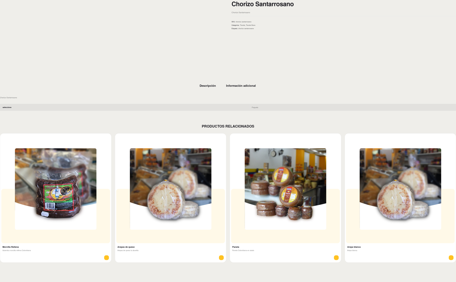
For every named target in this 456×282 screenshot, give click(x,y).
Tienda (242, 25)
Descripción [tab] (208, 86)
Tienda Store (250, 25)
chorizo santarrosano (246, 28)
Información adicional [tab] (241, 86)
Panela (235, 247)
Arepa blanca (354, 247)
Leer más (106, 257)
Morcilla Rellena (10, 247)
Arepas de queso (126, 247)
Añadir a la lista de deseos (107, 137)
